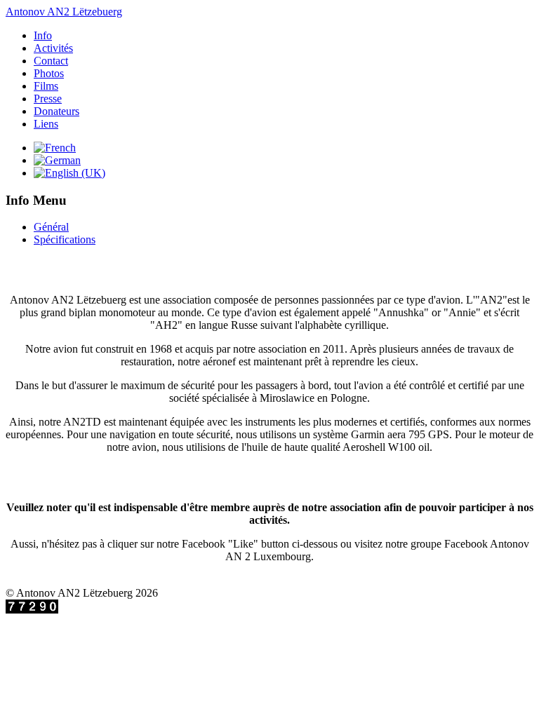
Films (46, 86)
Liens (46, 124)
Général (51, 227)
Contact (51, 61)
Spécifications (64, 239)
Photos (49, 73)
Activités (53, 48)
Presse (48, 98)
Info (43, 35)
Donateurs (56, 111)
